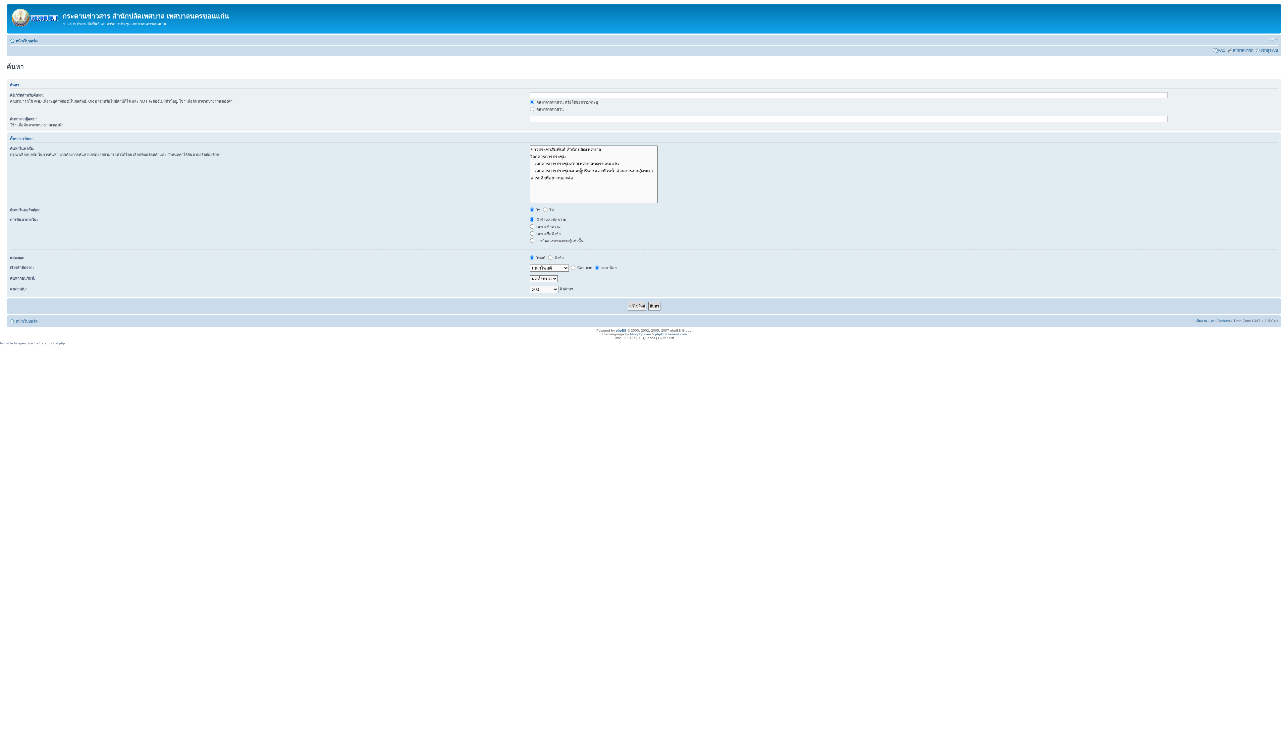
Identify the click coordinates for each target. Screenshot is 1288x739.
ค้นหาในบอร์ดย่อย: (25, 210)
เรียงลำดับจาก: (22, 268)
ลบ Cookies (1220, 321)
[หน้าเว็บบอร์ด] (35, 16)
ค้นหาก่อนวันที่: (22, 278)
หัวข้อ (558, 258)
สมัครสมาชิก (1243, 50)
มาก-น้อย (608, 268)
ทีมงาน (1202, 321)
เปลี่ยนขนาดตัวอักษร (1273, 40)
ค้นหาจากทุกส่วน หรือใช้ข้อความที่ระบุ (566, 102)
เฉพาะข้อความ (547, 227)
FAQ (1222, 50)
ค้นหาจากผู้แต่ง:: (23, 119)
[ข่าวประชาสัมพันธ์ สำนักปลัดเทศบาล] (594, 149)
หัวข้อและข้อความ (550, 220)
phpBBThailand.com (671, 334)
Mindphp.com (640, 334)
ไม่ (551, 210)
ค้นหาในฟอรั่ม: (22, 149)
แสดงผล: (17, 258)
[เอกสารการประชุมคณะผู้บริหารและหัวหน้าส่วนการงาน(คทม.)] (594, 170)
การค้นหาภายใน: (24, 220)
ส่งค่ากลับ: (18, 289)
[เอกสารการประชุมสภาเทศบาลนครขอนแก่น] (594, 163)
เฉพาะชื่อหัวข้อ (548, 234)
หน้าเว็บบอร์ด (27, 41)
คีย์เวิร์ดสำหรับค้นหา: (27, 95)
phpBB (621, 330)
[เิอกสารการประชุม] (594, 156)
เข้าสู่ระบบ (1269, 50)
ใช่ (537, 210)
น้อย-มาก (584, 268)
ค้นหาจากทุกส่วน (549, 109)
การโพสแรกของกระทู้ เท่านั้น (559, 241)
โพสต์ (540, 258)
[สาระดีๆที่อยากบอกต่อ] (594, 177)
